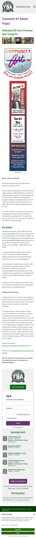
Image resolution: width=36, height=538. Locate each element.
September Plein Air (14, 446)
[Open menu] (34, 6)
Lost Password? (18, 427)
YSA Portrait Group (14, 437)
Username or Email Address (15, 399)
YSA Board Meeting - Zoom (17, 453)
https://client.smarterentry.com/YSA (13, 345)
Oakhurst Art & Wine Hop (16, 469)
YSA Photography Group (16, 460)
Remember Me (12, 418)
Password (9, 408)
